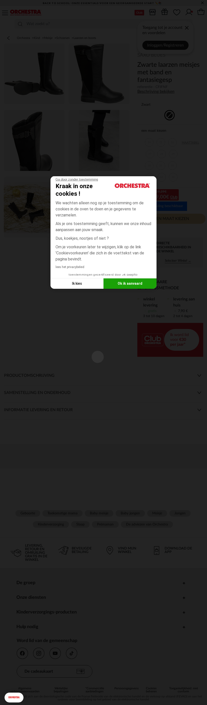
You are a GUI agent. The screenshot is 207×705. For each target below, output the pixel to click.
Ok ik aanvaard (130, 283)
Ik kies (77, 283)
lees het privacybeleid (70, 267)
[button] (14, 697)
